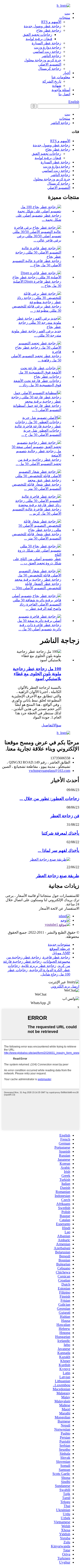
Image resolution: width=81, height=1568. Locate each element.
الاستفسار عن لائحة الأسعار (59, 908)
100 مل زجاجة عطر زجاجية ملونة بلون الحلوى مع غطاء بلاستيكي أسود (37, 673)
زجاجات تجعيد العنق (37, 34)
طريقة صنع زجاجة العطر (57, 875)
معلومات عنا (61, 77)
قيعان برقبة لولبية (39, 39)
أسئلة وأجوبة (61, 90)
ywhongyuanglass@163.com (49, 770)
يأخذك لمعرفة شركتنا (60, 833)
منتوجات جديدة (59, 944)
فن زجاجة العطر (64, 815)
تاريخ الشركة (51, 81)
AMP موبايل (61, 953)
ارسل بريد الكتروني (65, 986)
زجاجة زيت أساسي (47, 51)
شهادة (56, 85)
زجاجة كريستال (49, 68)
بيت (67, 13)
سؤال (57, 725)
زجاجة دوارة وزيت (47, 47)
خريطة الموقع (60, 949)
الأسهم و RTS (51, 22)
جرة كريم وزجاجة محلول (42, 60)
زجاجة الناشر (51, 56)
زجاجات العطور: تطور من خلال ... (49, 798)
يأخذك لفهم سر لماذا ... (58, 850)
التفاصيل (47, 725)
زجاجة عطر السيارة (46, 43)
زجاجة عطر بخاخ (48, 30)
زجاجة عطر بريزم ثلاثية (39, 966)
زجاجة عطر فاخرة (56, 957)
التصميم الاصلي (49, 64)
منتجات (64, 17)
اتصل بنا (64, 94)
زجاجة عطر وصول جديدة (42, 26)
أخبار (66, 73)
